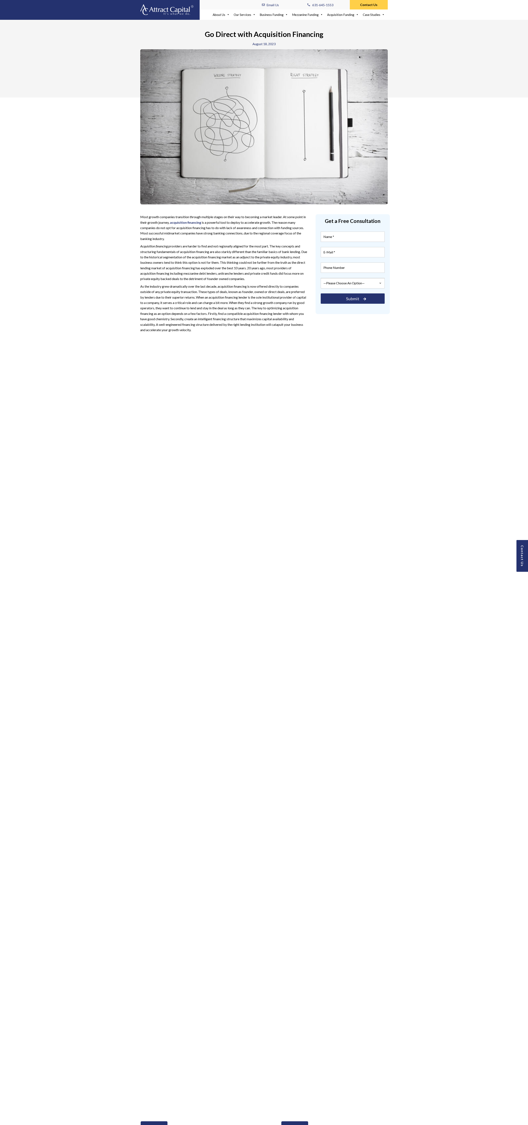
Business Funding (272, 14)
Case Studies (371, 14)
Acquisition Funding (340, 14)
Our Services (242, 14)
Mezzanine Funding (305, 14)
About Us (219, 14)
